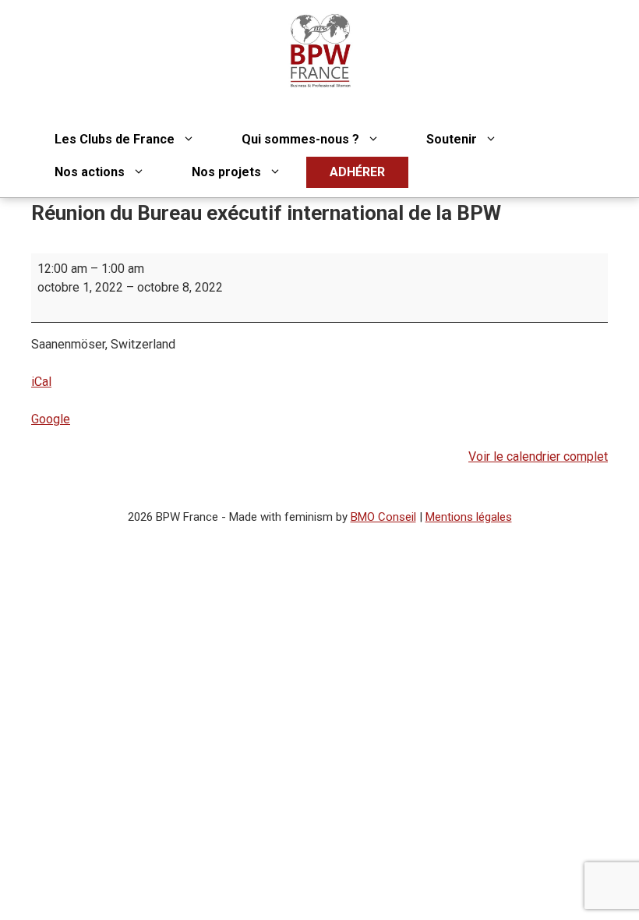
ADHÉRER (357, 172)
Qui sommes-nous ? (300, 139)
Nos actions (90, 172)
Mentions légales (468, 517)
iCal (41, 381)
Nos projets (226, 172)
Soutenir (451, 139)
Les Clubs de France (115, 139)
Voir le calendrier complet (538, 456)
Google (50, 419)
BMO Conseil (383, 517)
